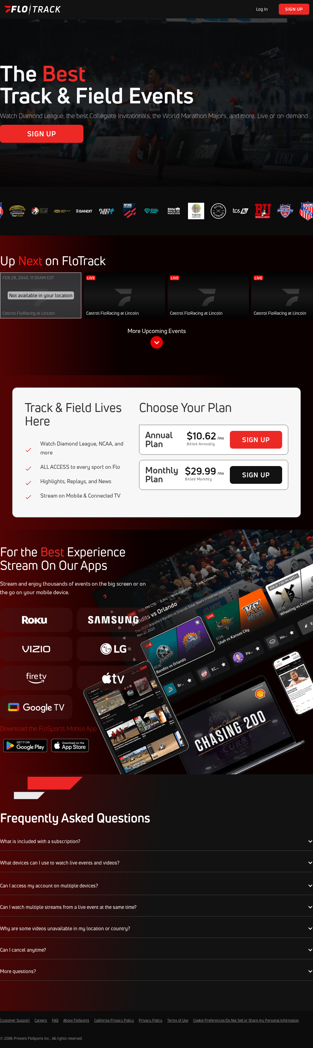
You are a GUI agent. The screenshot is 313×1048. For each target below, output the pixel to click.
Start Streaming (124, 301)
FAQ (55, 1020)
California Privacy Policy (114, 1020)
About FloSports (76, 1020)
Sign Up (294, 9)
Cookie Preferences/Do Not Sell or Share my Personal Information (246, 1020)
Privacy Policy (150, 1020)
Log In (262, 9)
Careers (41, 1020)
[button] (156, 339)
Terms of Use (177, 1020)
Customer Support (15, 1020)
